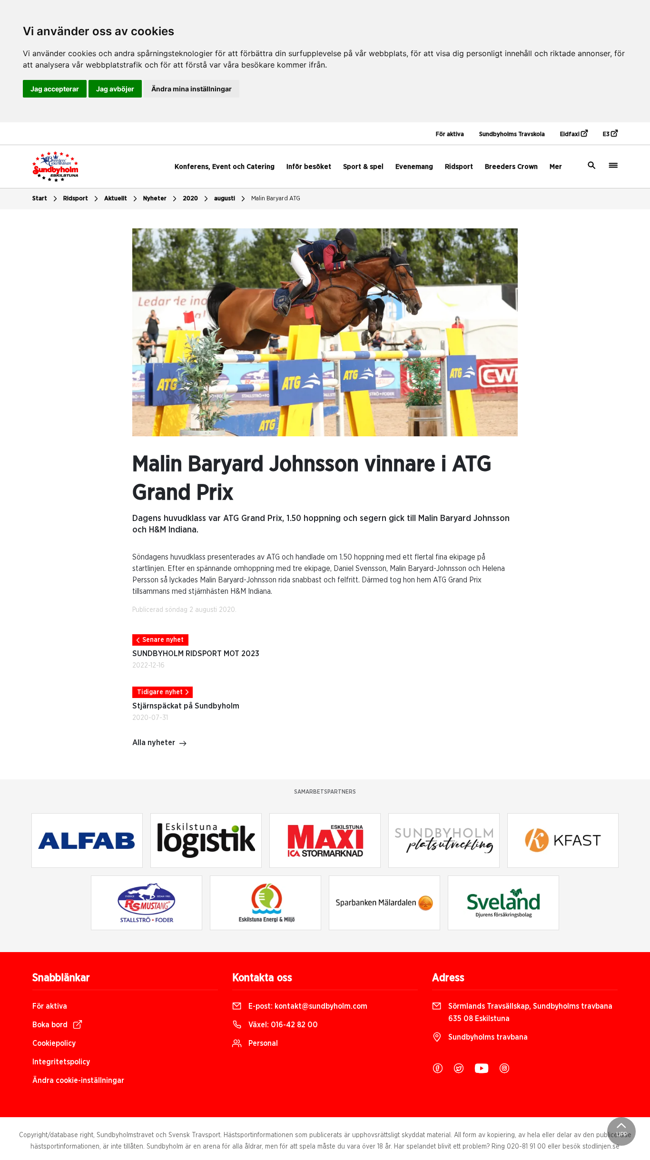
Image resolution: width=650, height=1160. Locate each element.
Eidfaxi (570, 134)
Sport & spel (363, 166)
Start (39, 199)
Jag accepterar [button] (54, 89)
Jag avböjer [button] (115, 89)
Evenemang (414, 166)
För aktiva (450, 134)
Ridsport (459, 166)
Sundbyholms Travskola (512, 134)
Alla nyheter (153, 743)
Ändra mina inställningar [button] (191, 89)
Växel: (282, 1025)
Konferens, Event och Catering (225, 166)
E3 (607, 134)
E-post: (306, 1006)
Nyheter (155, 199)
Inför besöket (308, 166)
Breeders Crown (511, 166)
